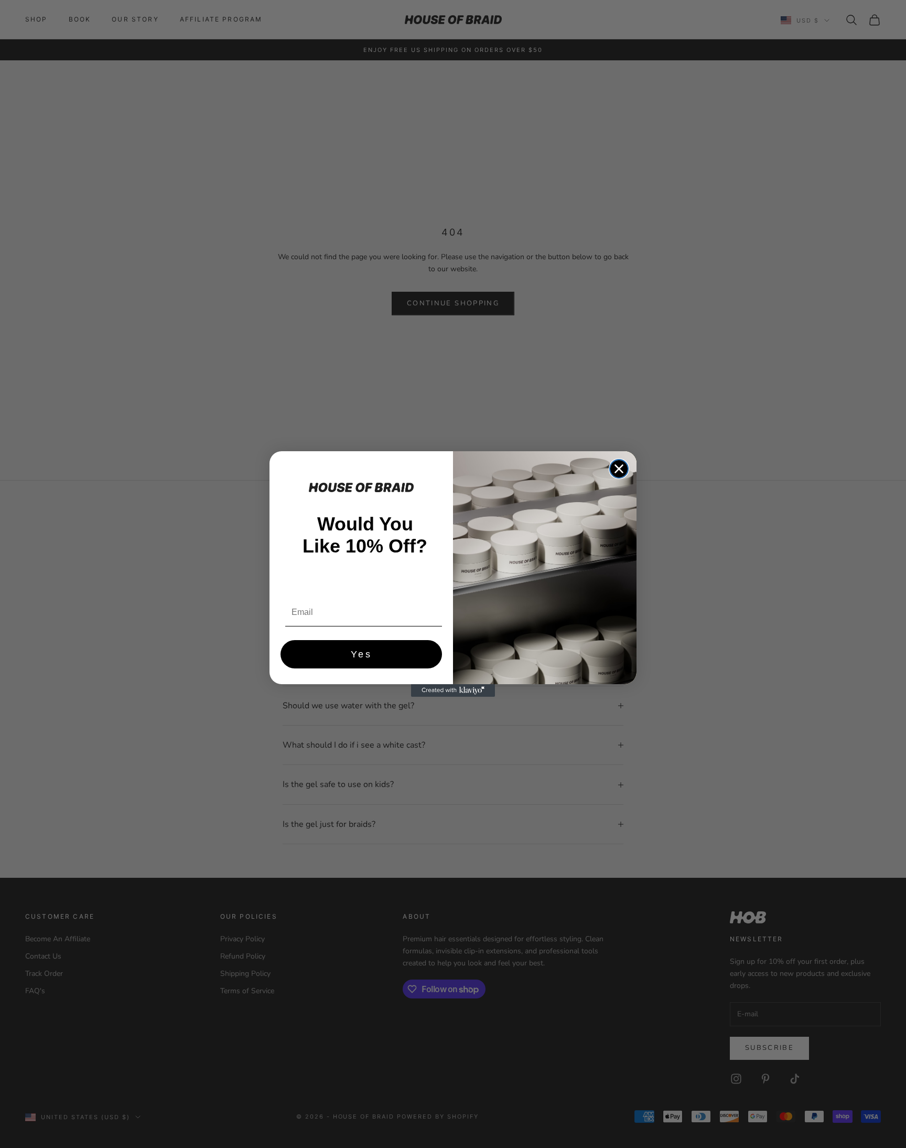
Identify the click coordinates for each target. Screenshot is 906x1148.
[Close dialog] (619, 469)
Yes (361, 654)
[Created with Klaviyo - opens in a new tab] (453, 690)
